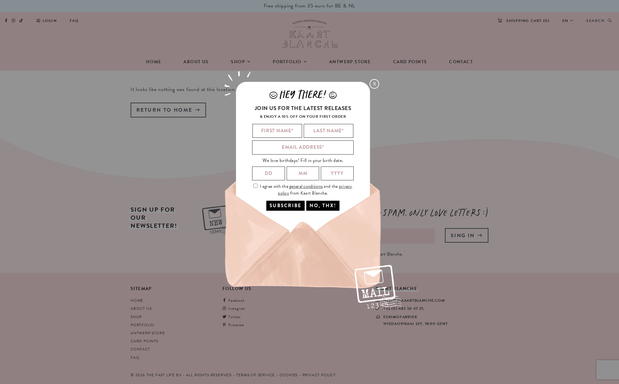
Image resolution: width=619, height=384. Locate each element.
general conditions (306, 186)
